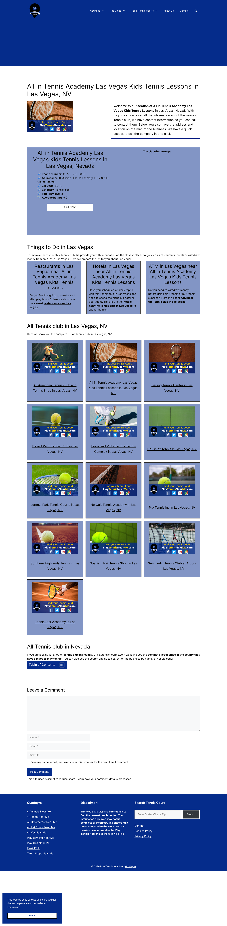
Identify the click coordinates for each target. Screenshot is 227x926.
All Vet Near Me (36, 832)
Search (191, 814)
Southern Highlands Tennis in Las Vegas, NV (55, 566)
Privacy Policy (143, 836)
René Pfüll (33, 848)
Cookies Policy (143, 831)
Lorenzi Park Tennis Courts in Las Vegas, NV (55, 507)
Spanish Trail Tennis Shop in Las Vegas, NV (113, 566)
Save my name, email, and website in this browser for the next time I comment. (79, 762)
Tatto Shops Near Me (40, 853)
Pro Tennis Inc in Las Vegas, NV (172, 507)
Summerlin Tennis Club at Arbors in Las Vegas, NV (172, 566)
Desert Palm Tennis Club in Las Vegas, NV (55, 449)
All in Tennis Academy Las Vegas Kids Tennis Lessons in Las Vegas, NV (113, 388)
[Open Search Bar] (195, 10)
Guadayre (34, 803)
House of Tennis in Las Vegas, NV (172, 449)
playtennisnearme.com (111, 654)
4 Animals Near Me (39, 811)
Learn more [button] (13, 907)
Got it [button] (32, 915)
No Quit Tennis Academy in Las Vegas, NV (113, 507)
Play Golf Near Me (38, 843)
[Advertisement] (113, 44)
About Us (169, 10)
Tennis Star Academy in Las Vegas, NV (55, 624)
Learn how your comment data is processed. (104, 779)
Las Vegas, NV (102, 334)
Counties (95, 10)
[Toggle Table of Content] (60, 665)
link (122, 833)
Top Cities (115, 10)
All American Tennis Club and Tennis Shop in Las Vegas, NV (55, 387)
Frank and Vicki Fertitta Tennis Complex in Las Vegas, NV (113, 449)
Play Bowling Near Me (40, 837)
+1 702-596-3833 (74, 174)
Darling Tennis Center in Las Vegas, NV (172, 387)
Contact (184, 10)
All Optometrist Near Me (42, 822)
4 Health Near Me (38, 816)
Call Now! (70, 207)
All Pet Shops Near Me (41, 827)
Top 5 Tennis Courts (142, 10)
